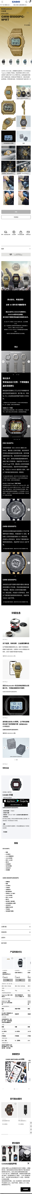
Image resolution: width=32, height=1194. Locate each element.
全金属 (3, 11)
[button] (13, 374)
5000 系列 (4, 14)
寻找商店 (16, 217)
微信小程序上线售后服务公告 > (15, 5)
